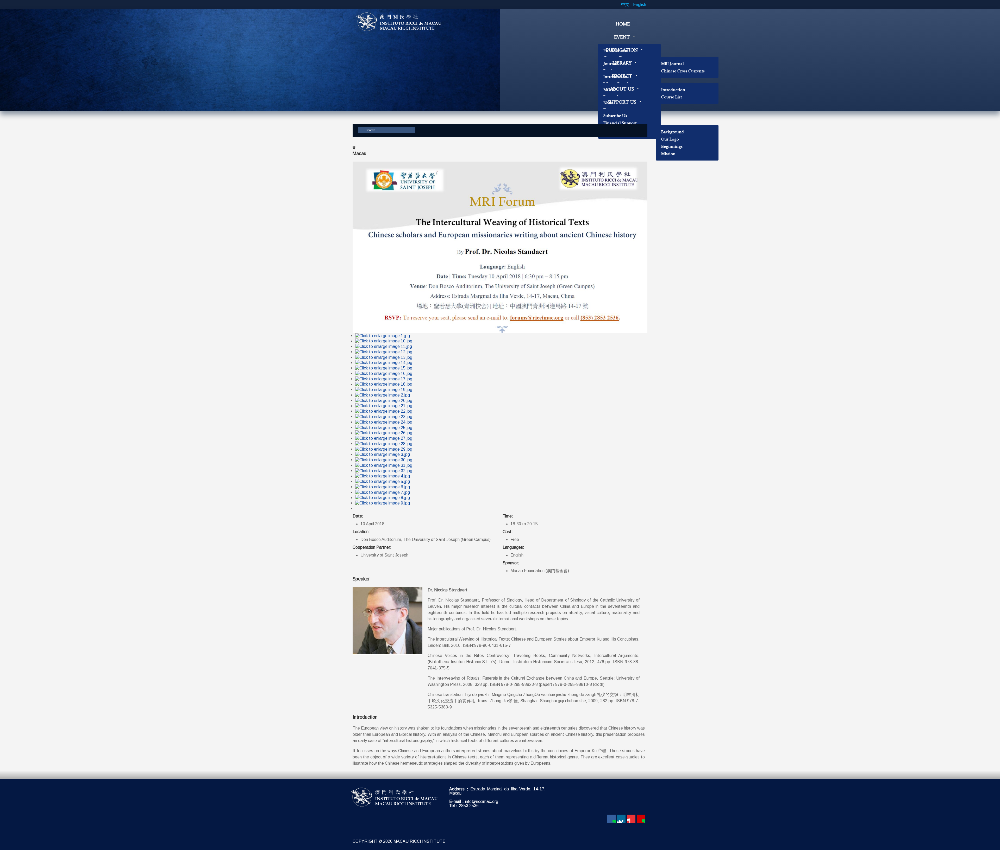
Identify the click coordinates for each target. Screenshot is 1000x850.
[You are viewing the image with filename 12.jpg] (383, 351)
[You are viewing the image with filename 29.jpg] (383, 449)
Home (623, 24)
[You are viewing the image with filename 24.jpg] (383, 422)
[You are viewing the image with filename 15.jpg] (383, 368)
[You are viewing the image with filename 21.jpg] (383, 406)
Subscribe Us (615, 115)
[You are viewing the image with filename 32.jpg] (383, 470)
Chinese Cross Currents (683, 70)
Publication (622, 50)
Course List (671, 96)
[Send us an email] (641, 819)
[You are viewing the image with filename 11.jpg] (383, 346)
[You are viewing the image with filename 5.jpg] (382, 481)
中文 (625, 4)
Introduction (673, 89)
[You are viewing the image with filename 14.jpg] (383, 362)
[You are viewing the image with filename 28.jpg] (383, 443)
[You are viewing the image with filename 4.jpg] (382, 476)
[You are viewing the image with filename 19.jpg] (383, 389)
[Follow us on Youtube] (631, 819)
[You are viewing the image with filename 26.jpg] (383, 433)
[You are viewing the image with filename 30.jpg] (383, 459)
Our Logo (670, 139)
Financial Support (620, 122)
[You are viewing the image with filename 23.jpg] (383, 416)
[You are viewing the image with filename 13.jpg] (383, 357)
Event (622, 37)
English (639, 4)
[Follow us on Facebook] (611, 819)
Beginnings (672, 146)
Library (622, 63)
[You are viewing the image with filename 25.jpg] (383, 427)
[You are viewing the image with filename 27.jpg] (383, 438)
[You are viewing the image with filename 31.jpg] (383, 465)
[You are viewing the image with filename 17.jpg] (383, 378)
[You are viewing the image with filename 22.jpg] (383, 411)
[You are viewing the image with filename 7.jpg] (382, 492)
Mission (668, 153)
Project (622, 76)
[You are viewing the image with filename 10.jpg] (383, 341)
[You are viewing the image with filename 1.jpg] (382, 335)
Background (672, 131)
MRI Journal (672, 63)
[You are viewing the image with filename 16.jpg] (383, 373)
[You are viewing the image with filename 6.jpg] (382, 486)
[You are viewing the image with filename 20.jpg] (383, 400)
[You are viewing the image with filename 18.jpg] (383, 384)
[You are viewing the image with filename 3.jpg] (382, 454)
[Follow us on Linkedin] (621, 819)
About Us (622, 89)
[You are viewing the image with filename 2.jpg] (382, 395)
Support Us (622, 102)
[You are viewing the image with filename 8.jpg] (382, 497)
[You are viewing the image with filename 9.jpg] (382, 503)
